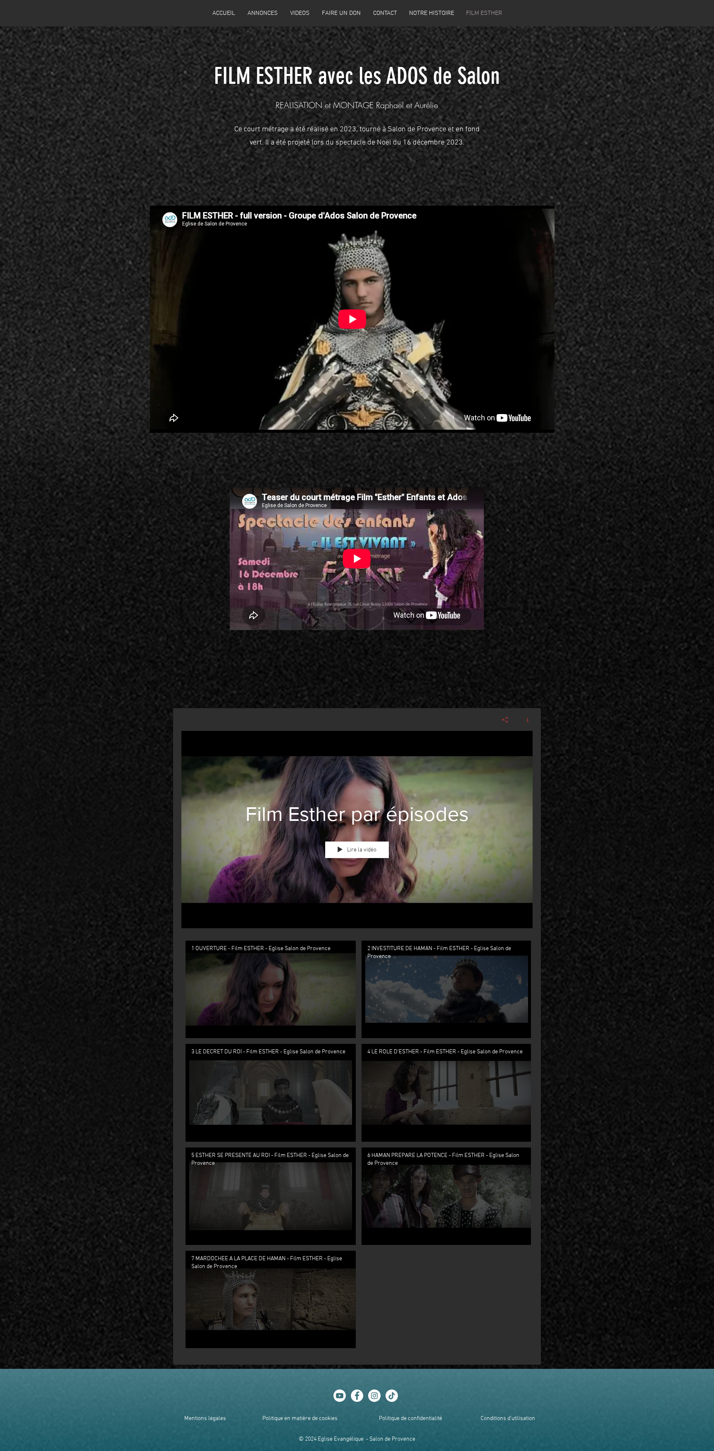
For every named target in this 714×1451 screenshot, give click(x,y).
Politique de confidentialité (410, 1418)
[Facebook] (357, 1395)
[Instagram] (374, 1395)
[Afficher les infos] (524, 720)
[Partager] (505, 720)
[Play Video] (271, 989)
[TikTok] (392, 1395)
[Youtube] (339, 1395)
